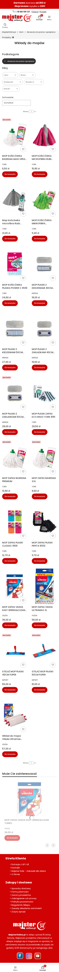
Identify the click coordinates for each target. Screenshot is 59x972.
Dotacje (35, 12)
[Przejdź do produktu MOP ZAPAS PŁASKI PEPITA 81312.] (44, 522)
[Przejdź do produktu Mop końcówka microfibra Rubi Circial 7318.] (14, 200)
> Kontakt (15, 867)
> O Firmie (15, 874)
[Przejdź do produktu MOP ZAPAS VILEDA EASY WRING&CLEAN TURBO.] (14, 586)
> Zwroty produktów (20, 895)
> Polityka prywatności (21, 901)
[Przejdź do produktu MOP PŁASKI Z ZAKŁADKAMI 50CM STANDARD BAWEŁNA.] (14, 393)
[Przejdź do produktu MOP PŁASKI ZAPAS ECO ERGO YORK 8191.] (44, 393)
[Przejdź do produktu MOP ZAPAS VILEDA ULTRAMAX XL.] (44, 586)
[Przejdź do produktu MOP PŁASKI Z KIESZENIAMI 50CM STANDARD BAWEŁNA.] (14, 329)
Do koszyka (10, 174)
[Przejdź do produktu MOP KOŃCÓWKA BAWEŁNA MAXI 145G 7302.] (14, 135)
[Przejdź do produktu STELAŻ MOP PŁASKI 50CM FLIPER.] (44, 651)
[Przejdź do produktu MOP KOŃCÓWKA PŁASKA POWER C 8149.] (14, 264)
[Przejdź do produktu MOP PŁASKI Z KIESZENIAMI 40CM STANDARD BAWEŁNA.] (44, 264)
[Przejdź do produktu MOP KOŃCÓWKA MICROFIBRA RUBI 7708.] (44, 135)
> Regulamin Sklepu (20, 904)
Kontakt (43, 12)
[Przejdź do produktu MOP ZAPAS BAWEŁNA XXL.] (44, 458)
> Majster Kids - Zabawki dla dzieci (28, 870)
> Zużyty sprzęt (18, 911)
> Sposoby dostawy (20, 888)
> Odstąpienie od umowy (23, 898)
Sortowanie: (8, 97)
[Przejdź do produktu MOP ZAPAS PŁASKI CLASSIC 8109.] (14, 522)
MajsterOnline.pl (9, 32)
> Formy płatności (19, 891)
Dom (21, 32)
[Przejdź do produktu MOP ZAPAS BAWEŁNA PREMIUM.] (14, 458)
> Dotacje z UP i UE (19, 864)
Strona (25, 111)
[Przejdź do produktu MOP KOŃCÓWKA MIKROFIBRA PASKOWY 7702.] (44, 200)
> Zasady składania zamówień (26, 908)
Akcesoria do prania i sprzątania (41, 32)
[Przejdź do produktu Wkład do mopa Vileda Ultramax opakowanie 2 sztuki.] (14, 715)
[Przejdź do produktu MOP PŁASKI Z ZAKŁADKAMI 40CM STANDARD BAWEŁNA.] (44, 329)
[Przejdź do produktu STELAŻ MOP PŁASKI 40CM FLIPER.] (14, 651)
